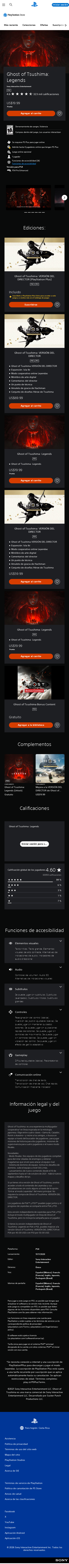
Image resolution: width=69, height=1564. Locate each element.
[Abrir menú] (3, 5)
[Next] (64, 197)
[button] (24, 163)
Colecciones (28, 25)
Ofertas (44, 25)
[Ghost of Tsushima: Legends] (28, 197)
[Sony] (61, 1562)
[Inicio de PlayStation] (34, 4)
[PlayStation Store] (15, 14)
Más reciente (11, 25)
